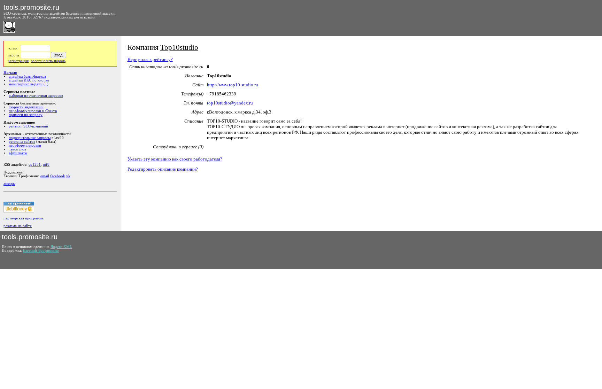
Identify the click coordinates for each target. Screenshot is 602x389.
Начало (10, 73)
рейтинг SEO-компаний (28, 126)
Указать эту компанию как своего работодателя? (175, 159)
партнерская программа (23, 218)
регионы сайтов (22, 141)
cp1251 (35, 164)
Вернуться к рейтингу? (150, 59)
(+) (46, 84)
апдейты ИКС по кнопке (29, 80)
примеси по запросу (26, 115)
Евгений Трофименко (41, 250)
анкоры (9, 184)
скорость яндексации (26, 107)
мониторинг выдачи (26, 84)
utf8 (46, 164)
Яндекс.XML (61, 247)
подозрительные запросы (30, 138)
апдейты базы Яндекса (27, 76)
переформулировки (25, 145)
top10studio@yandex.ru (230, 103)
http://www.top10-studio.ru (232, 84)
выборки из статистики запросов (36, 96)
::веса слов (17, 149)
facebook (57, 176)
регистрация (18, 61)
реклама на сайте (17, 226)
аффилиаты (18, 153)
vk (68, 176)
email (44, 176)
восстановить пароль (48, 61)
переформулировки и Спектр (33, 111)
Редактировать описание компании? (163, 169)
